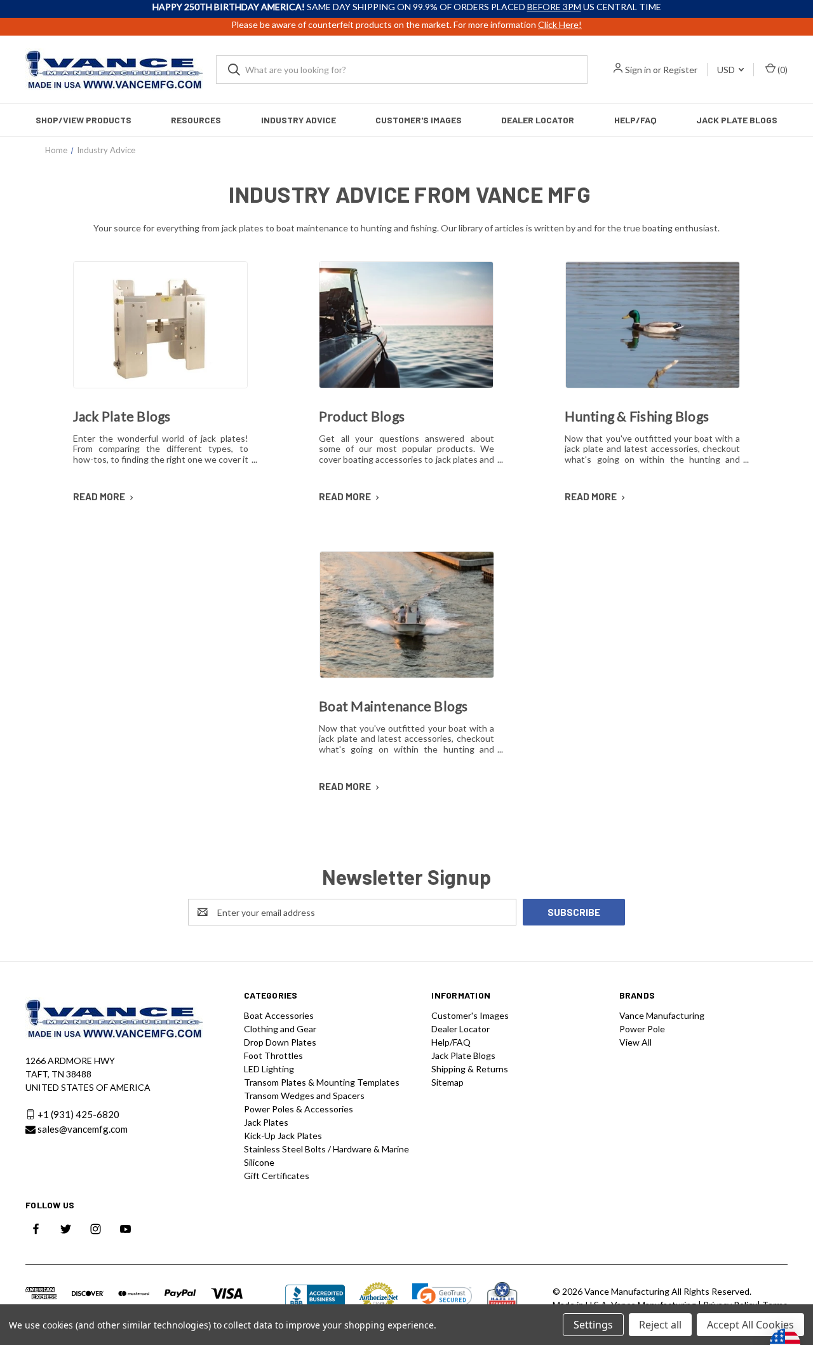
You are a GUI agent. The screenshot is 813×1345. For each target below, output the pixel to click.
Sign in (638, 69)
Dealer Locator (537, 119)
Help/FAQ (635, 119)
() (782, 69)
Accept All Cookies (750, 1325)
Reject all (660, 1325)
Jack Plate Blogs (736, 119)
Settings (593, 1325)
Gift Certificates (276, 1175)
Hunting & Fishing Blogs (637, 416)
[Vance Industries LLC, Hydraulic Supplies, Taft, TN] (315, 1298)
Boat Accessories (279, 1015)
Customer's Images (418, 119)
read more (100, 496)
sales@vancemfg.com (82, 1129)
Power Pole (642, 1028)
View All (635, 1042)
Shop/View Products (83, 119)
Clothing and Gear (280, 1028)
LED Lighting (269, 1068)
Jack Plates (266, 1122)
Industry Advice (298, 119)
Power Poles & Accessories (298, 1108)
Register (680, 69)
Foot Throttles (273, 1055)
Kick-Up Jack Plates (283, 1135)
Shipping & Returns (469, 1068)
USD (727, 69)
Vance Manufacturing (661, 1015)
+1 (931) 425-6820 (78, 1114)
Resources (196, 119)
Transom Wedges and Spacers (304, 1095)
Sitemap (447, 1082)
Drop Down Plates (280, 1042)
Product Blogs (362, 416)
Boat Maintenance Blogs (393, 706)
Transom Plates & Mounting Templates (322, 1082)
